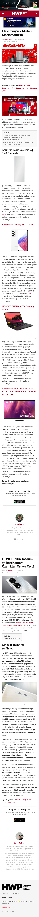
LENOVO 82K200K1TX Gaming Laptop (15, 140)
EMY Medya (16, 893)
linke (4, 214)
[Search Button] (36, 14)
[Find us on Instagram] (10, 911)
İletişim (10, 897)
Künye (4, 897)
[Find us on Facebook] (5, 911)
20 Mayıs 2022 (19, 39)
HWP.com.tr (5, 901)
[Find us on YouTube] (7, 911)
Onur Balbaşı (9, 571)
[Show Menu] (3, 14)
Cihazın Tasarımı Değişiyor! (12, 638)
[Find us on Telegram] (13, 911)
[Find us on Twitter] (2, 911)
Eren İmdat (8, 39)
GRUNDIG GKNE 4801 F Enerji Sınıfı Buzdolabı (17, 135)
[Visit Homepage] (19, 13)
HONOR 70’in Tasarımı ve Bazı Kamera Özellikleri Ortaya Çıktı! (19, 88)
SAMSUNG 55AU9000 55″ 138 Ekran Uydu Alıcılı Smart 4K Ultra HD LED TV (18, 143)
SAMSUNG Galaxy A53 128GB (13, 137)
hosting (11, 901)
